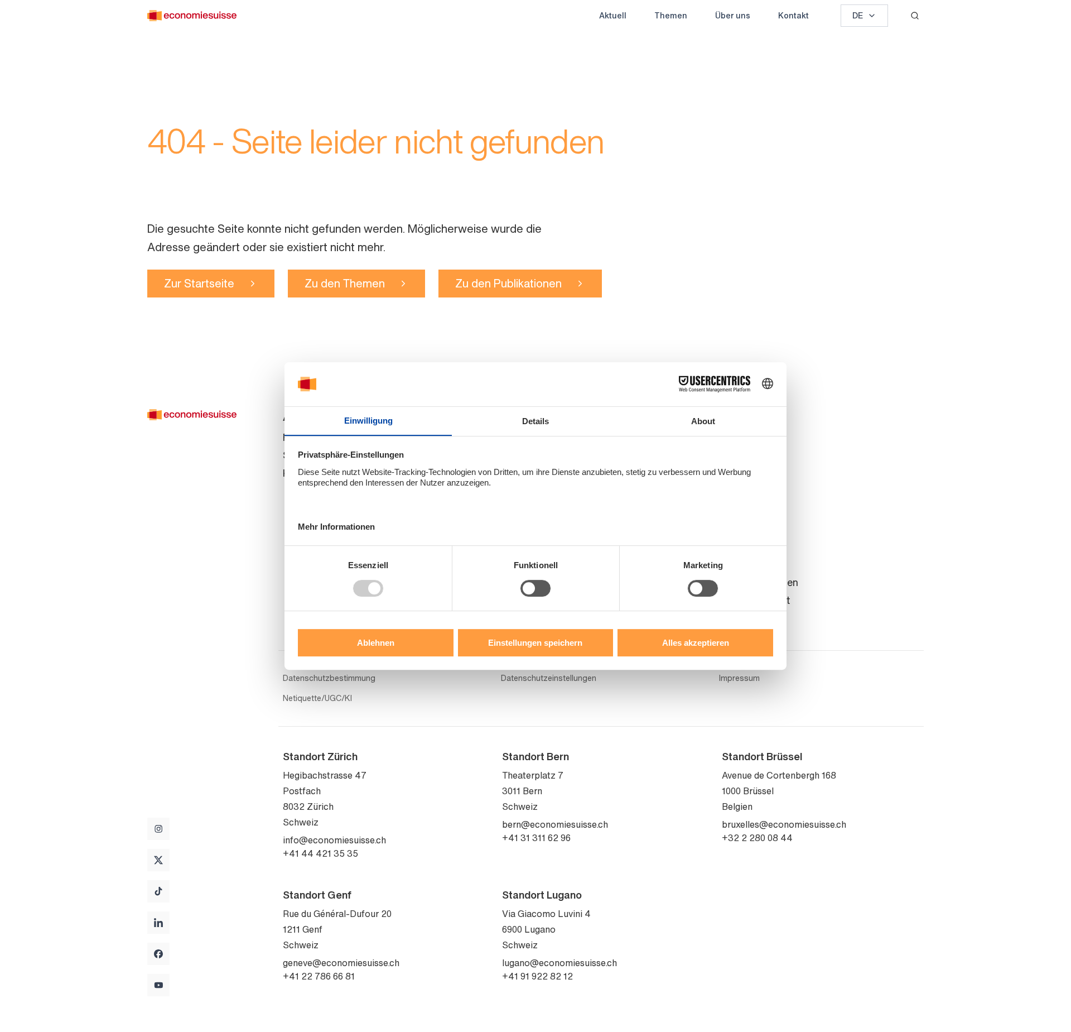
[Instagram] (158, 829)
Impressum (739, 678)
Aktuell (612, 15)
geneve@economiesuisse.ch (341, 962)
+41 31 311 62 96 (536, 837)
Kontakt (793, 15)
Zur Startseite (199, 283)
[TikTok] (158, 891)
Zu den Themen (345, 283)
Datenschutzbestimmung (329, 678)
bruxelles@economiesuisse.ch (784, 824)
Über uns (732, 15)
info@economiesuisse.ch (334, 840)
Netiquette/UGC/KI (317, 698)
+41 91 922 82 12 (537, 976)
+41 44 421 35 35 (320, 853)
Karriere (740, 508)
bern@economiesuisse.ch (555, 824)
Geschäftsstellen (760, 582)
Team (734, 455)
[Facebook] (158, 954)
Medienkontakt (756, 600)
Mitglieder (744, 490)
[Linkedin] (158, 922)
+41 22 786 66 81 (319, 976)
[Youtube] (158, 985)
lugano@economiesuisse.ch (559, 962)
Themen (670, 15)
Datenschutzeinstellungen (548, 678)
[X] (158, 860)
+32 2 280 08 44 (757, 837)
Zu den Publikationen (508, 283)
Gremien (741, 472)
